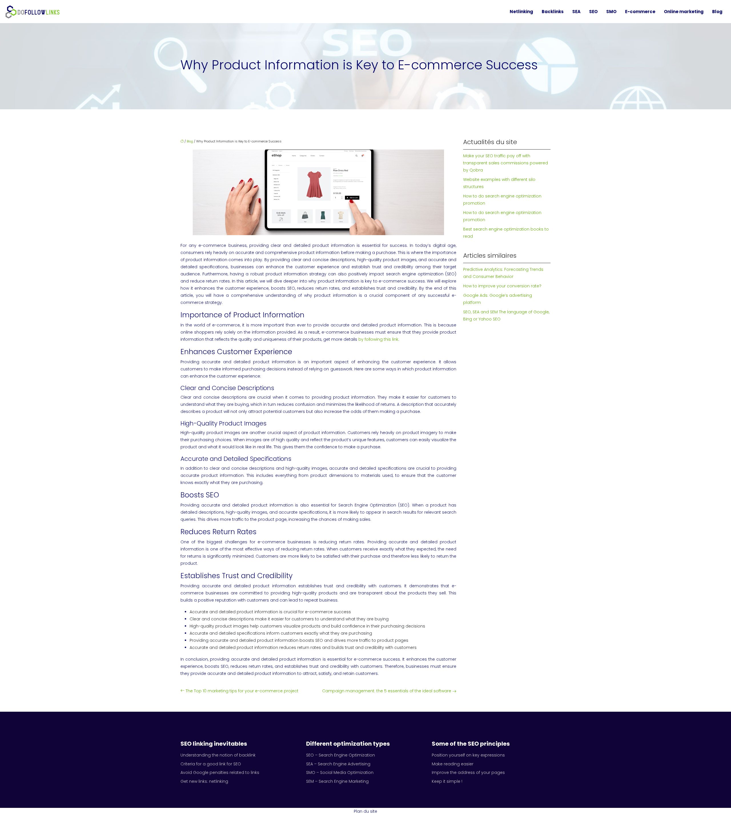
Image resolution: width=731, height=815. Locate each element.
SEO (593, 12)
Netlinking (521, 12)
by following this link (378, 339)
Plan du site (365, 811)
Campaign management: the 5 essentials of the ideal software (386, 691)
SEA (576, 12)
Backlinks (553, 12)
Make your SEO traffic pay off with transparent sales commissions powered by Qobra (505, 163)
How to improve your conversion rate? (502, 286)
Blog (717, 12)
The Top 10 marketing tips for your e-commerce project (242, 691)
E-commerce (640, 12)
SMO (611, 12)
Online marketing (684, 12)
